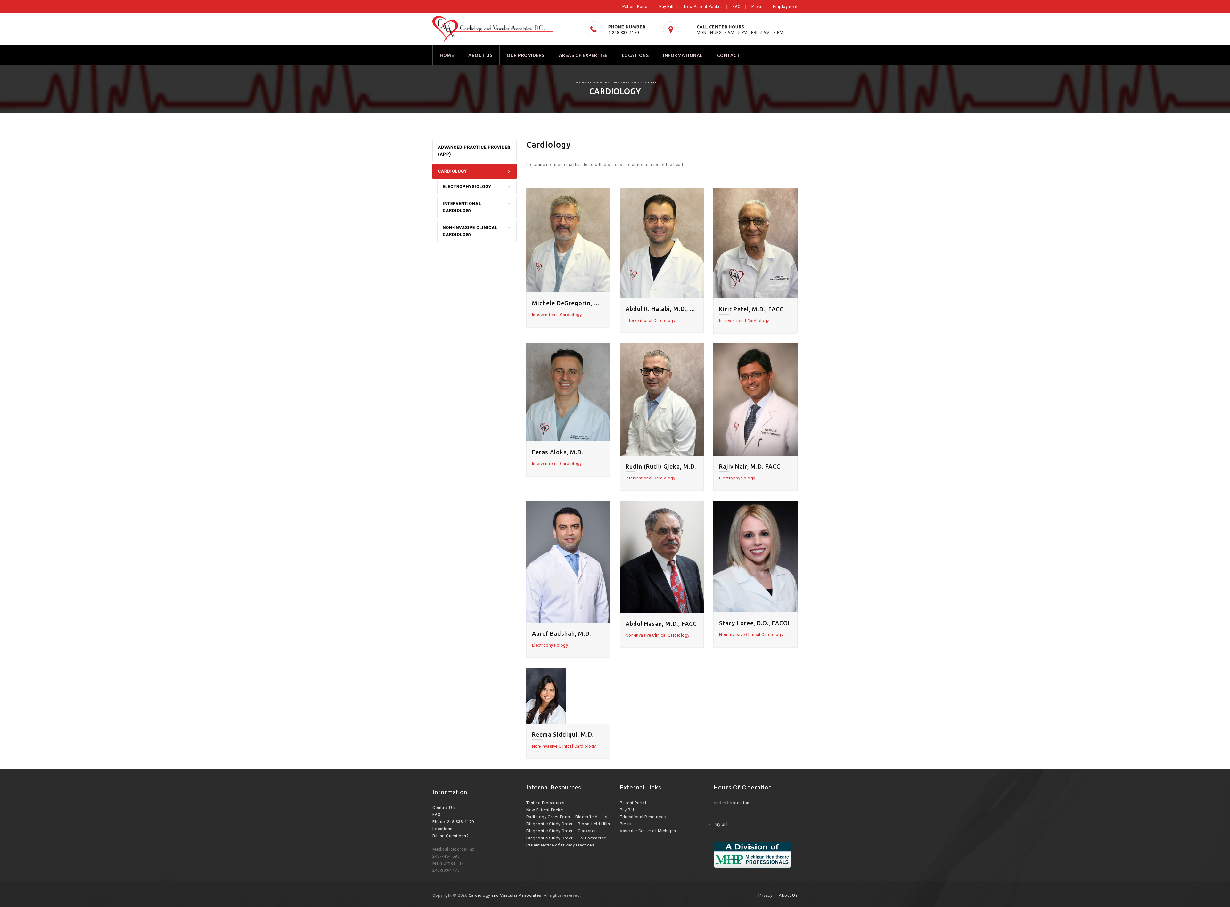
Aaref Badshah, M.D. (561, 633)
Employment (785, 6)
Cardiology (452, 171)
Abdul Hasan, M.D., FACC (661, 623)
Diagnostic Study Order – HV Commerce (566, 838)
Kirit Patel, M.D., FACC (751, 309)
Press (757, 6)
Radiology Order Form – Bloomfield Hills (567, 816)
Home (447, 55)
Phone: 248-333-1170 (453, 821)
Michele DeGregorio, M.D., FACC (568, 303)
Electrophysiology (467, 186)
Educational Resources (643, 816)
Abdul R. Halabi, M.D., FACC (662, 309)
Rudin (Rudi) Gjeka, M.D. (661, 466)
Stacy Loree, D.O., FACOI (754, 623)
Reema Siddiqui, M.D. (563, 734)
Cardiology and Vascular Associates (505, 895)
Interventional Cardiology (462, 207)
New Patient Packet (703, 6)
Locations (635, 55)
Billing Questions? (450, 835)
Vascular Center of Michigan (648, 831)
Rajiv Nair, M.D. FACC (749, 466)
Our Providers (526, 55)
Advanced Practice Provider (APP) (474, 151)
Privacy (765, 895)
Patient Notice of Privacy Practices (560, 845)
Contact (728, 55)
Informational (683, 55)
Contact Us (443, 807)
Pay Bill (666, 6)
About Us (480, 55)
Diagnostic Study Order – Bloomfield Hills (568, 823)
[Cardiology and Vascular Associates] (492, 29)
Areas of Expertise (583, 55)
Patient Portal (635, 6)
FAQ (737, 6)
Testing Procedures (545, 802)
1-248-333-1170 (623, 32)
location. (742, 802)
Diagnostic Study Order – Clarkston (561, 831)
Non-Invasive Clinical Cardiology (470, 231)
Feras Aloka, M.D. (557, 452)
